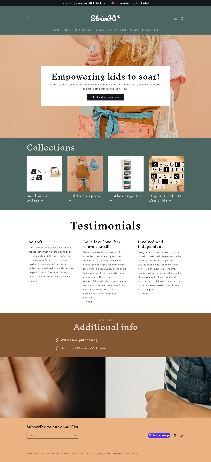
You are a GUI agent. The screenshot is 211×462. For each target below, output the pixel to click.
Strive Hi (36, 454)
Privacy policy (63, 454)
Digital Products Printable (165, 198)
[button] (30, 18)
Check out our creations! (105, 97)
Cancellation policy (95, 454)
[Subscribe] (75, 435)
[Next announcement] (183, 3)
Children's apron (83, 197)
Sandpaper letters (37, 198)
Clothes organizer (125, 197)
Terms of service (78, 454)
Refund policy (49, 454)
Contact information (114, 454)
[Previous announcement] (27, 3)
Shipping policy (131, 454)
